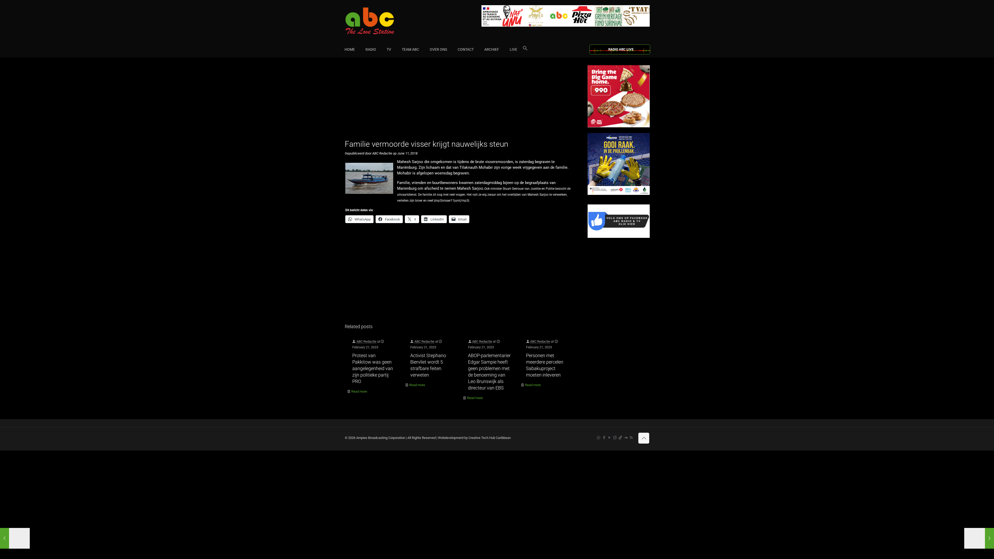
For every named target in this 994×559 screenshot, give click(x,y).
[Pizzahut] (619, 126)
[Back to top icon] (643, 438)
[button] (525, 49)
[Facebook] (619, 237)
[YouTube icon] (609, 437)
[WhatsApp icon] (599, 437)
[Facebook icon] (604, 437)
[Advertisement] (460, 101)
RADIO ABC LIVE (620, 49)
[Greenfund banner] (619, 194)
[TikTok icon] (620, 437)
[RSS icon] (631, 437)
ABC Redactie (366, 341)
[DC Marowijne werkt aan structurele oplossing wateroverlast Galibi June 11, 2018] (15, 538)
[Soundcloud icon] (626, 437)
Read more (359, 391)
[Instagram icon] (615, 437)
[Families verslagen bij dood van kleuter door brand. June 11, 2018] (979, 538)
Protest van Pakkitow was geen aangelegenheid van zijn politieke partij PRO (372, 368)
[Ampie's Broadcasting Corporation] (380, 21)
